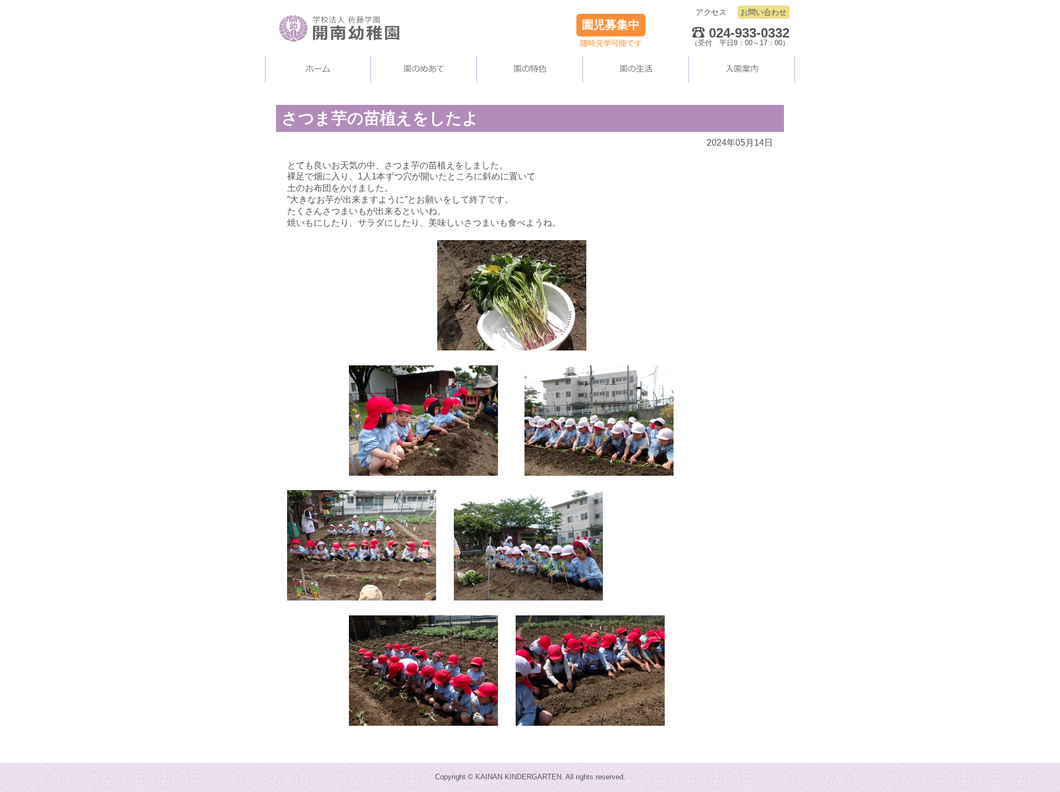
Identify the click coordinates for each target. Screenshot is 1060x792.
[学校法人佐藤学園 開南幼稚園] (334, 22)
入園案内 (742, 69)
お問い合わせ (763, 12)
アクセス (711, 12)
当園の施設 (530, 69)
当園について (424, 69)
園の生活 (636, 69)
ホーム (318, 69)
